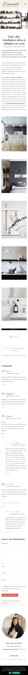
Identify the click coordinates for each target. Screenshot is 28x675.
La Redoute (11, 459)
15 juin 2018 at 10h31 (12, 373)
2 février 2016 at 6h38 (13, 486)
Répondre (3, 384)
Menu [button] (25, 4)
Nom (3, 566)
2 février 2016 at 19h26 (17, 514)
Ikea (9, 457)
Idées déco (22, 46)
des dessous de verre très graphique (15, 103)
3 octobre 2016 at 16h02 (13, 418)
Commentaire (4, 543)
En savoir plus (16, 672)
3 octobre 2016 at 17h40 (17, 445)
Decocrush (10, 4)
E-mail (3, 573)
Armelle (8, 484)
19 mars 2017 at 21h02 (13, 396)
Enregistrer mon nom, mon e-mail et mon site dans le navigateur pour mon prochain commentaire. (13, 588)
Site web (3, 579)
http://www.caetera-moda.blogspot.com (11, 502)
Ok (10, 672)
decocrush (13, 443)
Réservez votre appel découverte (10, 649)
